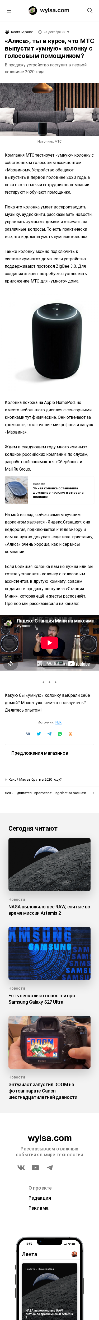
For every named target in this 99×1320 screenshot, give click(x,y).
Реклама (39, 1208)
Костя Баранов (22, 32)
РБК (58, 722)
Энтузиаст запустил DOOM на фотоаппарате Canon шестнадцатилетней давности (42, 1091)
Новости (39, 484)
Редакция (40, 1198)
